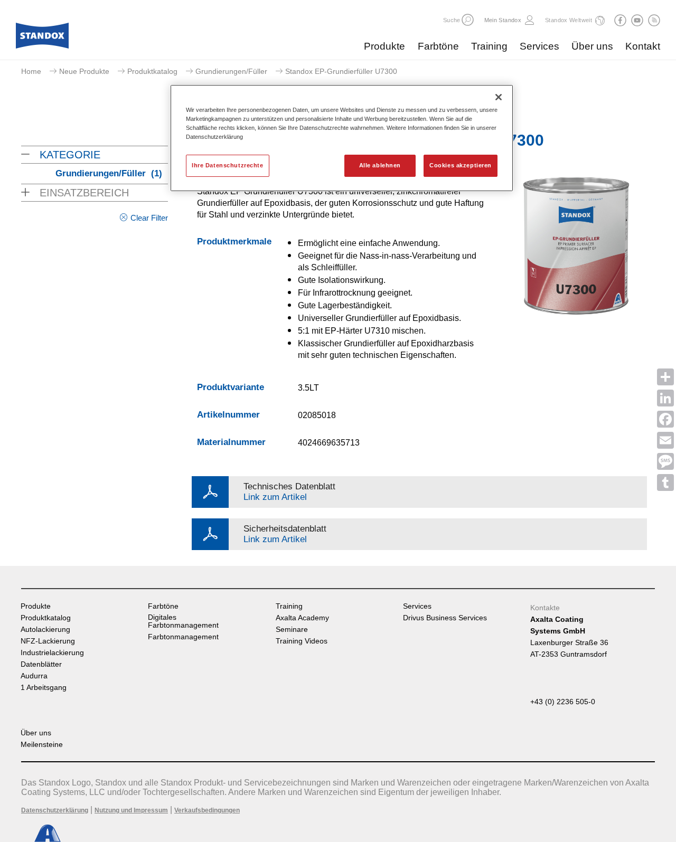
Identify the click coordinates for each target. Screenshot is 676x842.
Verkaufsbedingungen (207, 810)
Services (539, 46)
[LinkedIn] (665, 398)
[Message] (665, 461)
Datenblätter (41, 664)
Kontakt (642, 46)
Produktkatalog (152, 71)
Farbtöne (438, 46)
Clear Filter (149, 217)
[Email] (665, 440)
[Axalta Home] (42, 38)
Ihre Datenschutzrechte (228, 165)
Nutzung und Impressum (131, 810)
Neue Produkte (84, 71)
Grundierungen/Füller (231, 71)
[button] (468, 20)
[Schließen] (498, 97)
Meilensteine (42, 745)
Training (489, 46)
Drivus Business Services (445, 618)
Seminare (292, 629)
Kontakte (545, 607)
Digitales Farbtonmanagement (183, 621)
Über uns (592, 46)
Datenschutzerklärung (54, 810)
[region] (341, 138)
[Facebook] (665, 419)
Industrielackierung (52, 653)
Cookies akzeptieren (460, 165)
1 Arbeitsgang (44, 688)
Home (31, 71)
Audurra (34, 676)
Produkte (384, 46)
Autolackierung (45, 629)
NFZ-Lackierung (48, 641)
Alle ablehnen (380, 165)
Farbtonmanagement (183, 637)
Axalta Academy (302, 618)
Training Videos (301, 641)
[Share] (665, 376)
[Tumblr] (665, 482)
